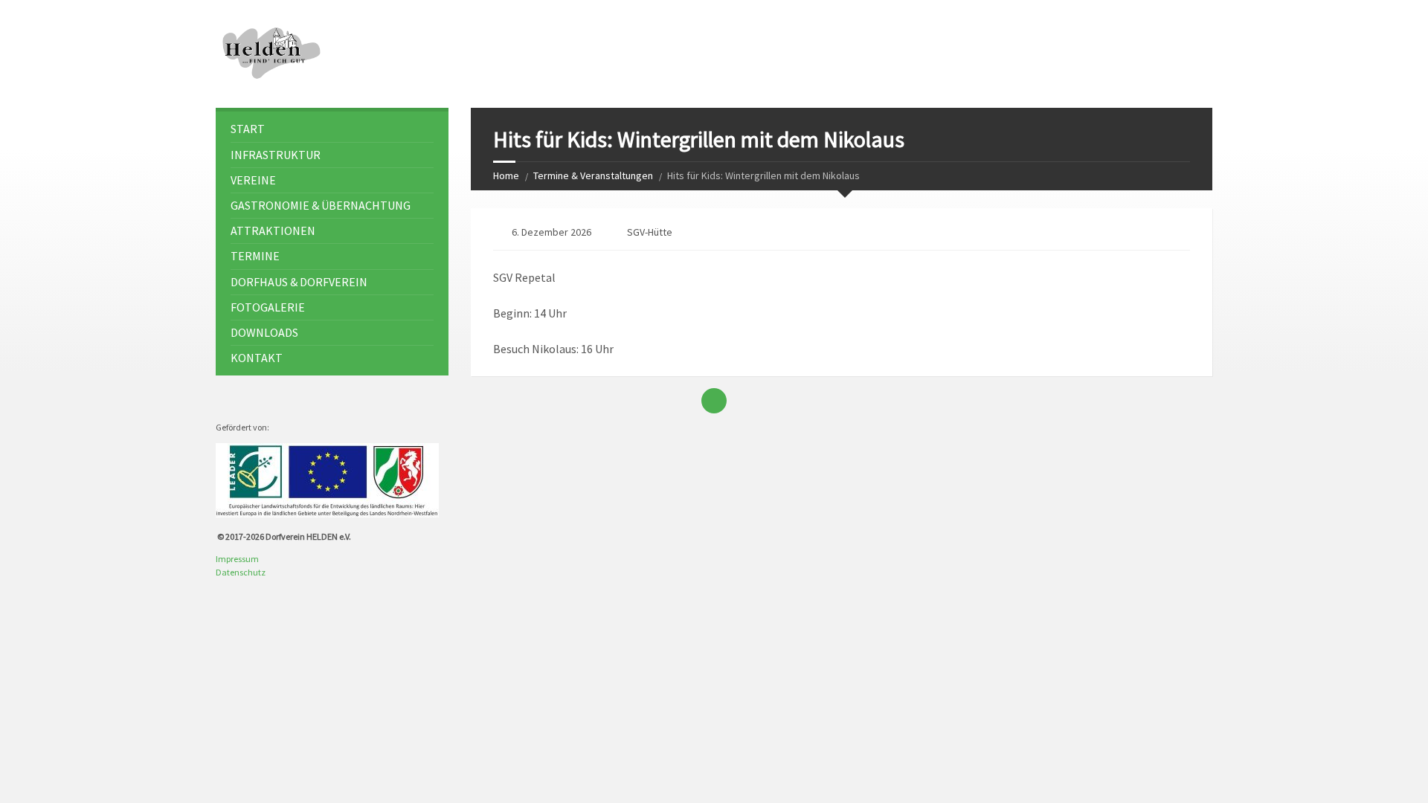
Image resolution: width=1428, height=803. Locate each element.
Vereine (253, 179)
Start (248, 128)
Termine (255, 255)
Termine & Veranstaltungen (593, 175)
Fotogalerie (268, 307)
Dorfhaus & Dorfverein (299, 281)
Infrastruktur (276, 154)
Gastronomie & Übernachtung (321, 205)
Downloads (264, 332)
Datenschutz (241, 572)
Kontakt (257, 357)
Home (506, 175)
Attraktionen (273, 230)
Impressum (237, 558)
